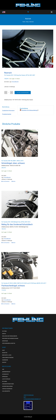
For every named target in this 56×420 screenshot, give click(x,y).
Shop (27, 21)
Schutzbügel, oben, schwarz (13, 163)
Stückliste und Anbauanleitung (29, 110)
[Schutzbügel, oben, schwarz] (28, 143)
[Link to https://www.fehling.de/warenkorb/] (28, 12)
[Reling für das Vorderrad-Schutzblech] (28, 204)
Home (24, 21)
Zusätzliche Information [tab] (8, 110)
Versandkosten (15, 81)
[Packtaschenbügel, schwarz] (28, 265)
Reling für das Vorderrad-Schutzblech (17, 224)
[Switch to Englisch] (3, 12)
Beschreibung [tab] (5, 107)
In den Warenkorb (23, 92)
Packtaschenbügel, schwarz (13, 286)
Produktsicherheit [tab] (6, 114)
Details (14, 181)
